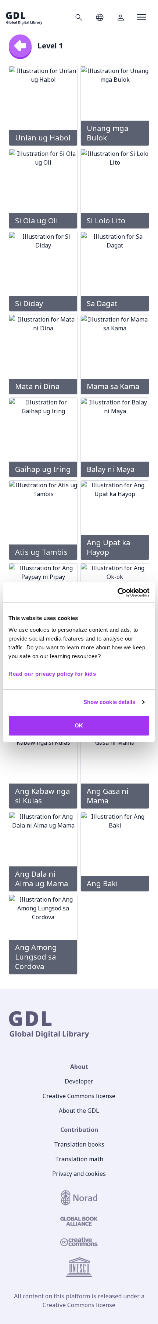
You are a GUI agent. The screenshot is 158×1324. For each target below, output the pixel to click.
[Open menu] (141, 17)
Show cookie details (109, 702)
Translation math (79, 1159)
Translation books (79, 1144)
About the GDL (79, 1111)
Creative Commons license (79, 1096)
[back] (20, 45)
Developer (79, 1081)
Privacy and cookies (79, 1174)
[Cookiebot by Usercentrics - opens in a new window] (117, 592)
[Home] (24, 17)
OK (79, 725)
